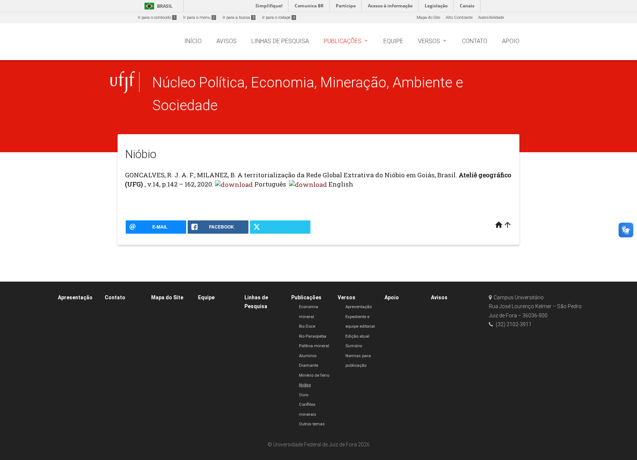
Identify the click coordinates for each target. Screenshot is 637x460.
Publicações (306, 297)
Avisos (439, 297)
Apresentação (75, 297)
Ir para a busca (238, 17)
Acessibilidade (491, 17)
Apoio (391, 297)
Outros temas (312, 424)
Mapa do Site (428, 17)
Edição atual (357, 336)
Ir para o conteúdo (156, 17)
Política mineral (314, 346)
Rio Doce (307, 326)
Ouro (303, 395)
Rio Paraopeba (312, 336)
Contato (115, 297)
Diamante (308, 365)
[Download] (234, 184)
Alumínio (307, 355)
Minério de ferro (314, 375)
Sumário (353, 346)
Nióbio (305, 385)
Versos (346, 297)
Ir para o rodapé (278, 17)
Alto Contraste (459, 17)
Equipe (206, 297)
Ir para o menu (199, 17)
